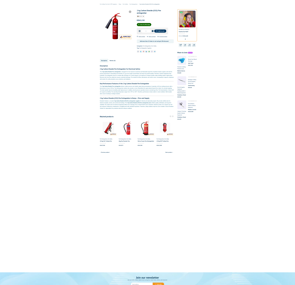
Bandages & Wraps (192, 79)
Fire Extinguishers (134, 4)
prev (170, 116)
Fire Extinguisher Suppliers (145, 48)
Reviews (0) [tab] (112, 60)
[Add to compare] (147, 36)
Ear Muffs (181, 29)
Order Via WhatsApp (145, 24)
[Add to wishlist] (137, 36)
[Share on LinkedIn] (146, 51)
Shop (120, 4)
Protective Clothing (181, 67)
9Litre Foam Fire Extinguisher (146, 141)
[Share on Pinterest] (143, 51)
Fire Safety (125, 4)
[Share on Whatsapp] (149, 51)
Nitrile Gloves (181, 71)
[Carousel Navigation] (172, 116)
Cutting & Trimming (181, 111)
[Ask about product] (158, 36)
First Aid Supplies (181, 87)
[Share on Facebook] (138, 51)
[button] (130, 12)
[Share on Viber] (152, 51)
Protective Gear (180, 68)
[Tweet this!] (141, 51)
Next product (168, 152)
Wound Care (190, 59)
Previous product (105, 152)
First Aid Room (191, 103)
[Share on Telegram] (154, 51)
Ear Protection (186, 29)
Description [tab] (104, 60)
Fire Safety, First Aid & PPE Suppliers (108, 4)
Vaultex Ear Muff (183, 31)
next (173, 116)
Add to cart (161, 31)
